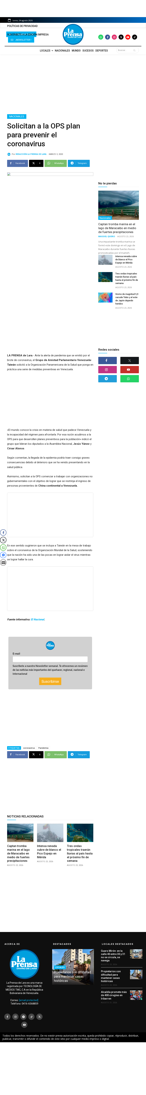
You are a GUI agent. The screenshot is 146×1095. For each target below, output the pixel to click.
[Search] (135, 50)
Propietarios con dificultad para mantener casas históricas (72, 976)
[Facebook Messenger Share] (3, 555)
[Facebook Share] (3, 532)
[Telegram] (107, 378)
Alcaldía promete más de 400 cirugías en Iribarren (114, 995)
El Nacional (37, 619)
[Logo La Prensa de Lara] (73, 34)
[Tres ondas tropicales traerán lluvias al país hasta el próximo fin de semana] (80, 833)
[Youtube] (127, 37)
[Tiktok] (134, 37)
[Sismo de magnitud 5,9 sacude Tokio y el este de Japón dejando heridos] (105, 298)
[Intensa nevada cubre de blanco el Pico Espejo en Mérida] (50, 833)
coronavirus (29, 748)
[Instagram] (114, 37)
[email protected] (28, 1000)
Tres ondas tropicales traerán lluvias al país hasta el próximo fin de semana (80, 853)
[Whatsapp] (100, 37)
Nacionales (16, 116)
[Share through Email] (3, 562)
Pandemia (43, 748)
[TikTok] (31, 1017)
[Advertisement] (73, 84)
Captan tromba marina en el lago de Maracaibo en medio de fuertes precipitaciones (18, 853)
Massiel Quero (106, 236)
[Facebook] (107, 37)
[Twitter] (121, 37)
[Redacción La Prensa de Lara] (9, 154)
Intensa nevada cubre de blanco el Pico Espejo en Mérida (126, 259)
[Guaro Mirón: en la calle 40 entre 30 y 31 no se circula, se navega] (136, 954)
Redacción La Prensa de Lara (31, 154)
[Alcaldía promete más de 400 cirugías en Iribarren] (136, 995)
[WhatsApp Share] (3, 547)
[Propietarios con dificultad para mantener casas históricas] (136, 974)
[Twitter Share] (3, 540)
